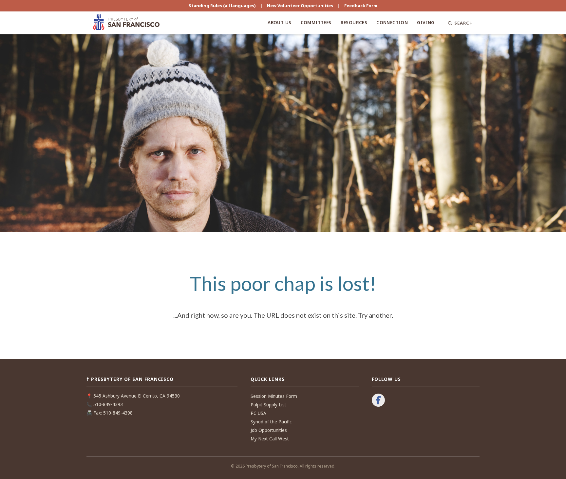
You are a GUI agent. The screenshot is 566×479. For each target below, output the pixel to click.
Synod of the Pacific (271, 422)
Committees (316, 23)
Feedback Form (360, 6)
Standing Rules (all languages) (222, 6)
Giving (425, 23)
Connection (392, 23)
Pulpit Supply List (268, 405)
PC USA (258, 413)
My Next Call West (270, 439)
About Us (279, 23)
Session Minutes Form (274, 396)
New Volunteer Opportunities (300, 6)
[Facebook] (378, 401)
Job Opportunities (269, 430)
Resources (354, 23)
